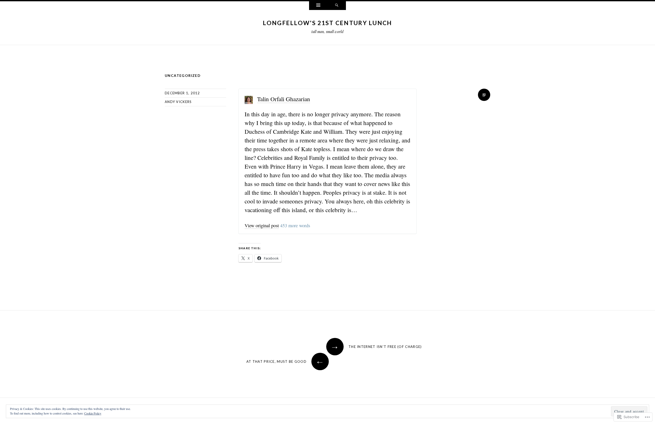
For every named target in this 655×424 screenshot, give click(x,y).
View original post (262, 225)
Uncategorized (183, 75)
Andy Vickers (178, 102)
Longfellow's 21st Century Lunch (327, 22)
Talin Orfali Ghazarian (283, 99)
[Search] (337, 5)
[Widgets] (318, 5)
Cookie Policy (92, 413)
